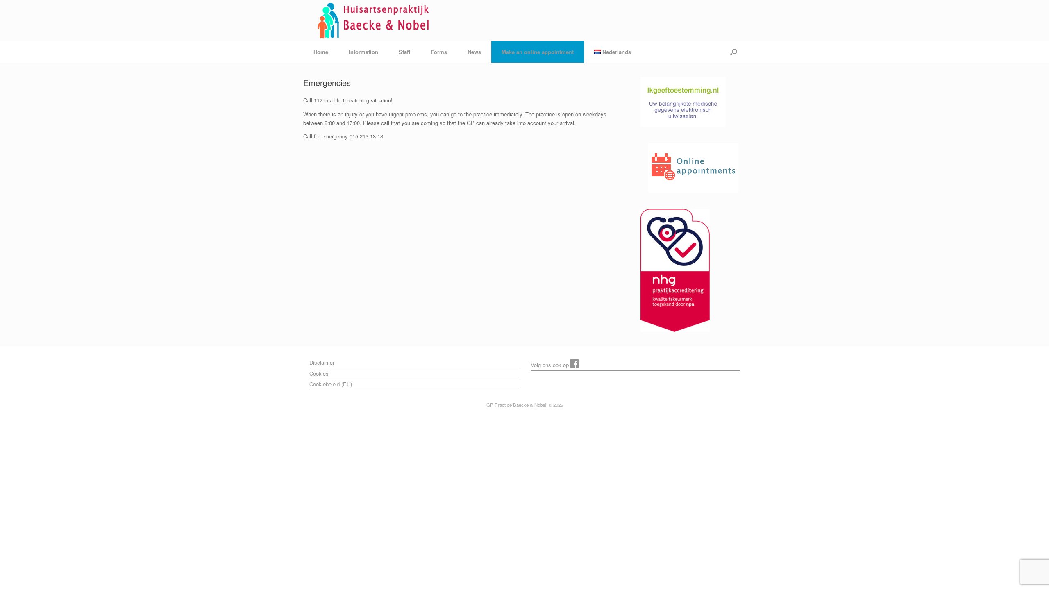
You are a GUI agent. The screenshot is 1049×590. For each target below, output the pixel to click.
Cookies (319, 373)
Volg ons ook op (550, 365)
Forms (439, 52)
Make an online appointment (538, 52)
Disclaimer (321, 362)
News (474, 52)
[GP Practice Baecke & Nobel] (375, 20)
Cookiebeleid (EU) (330, 384)
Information (363, 52)
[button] (734, 52)
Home (320, 52)
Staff (404, 52)
